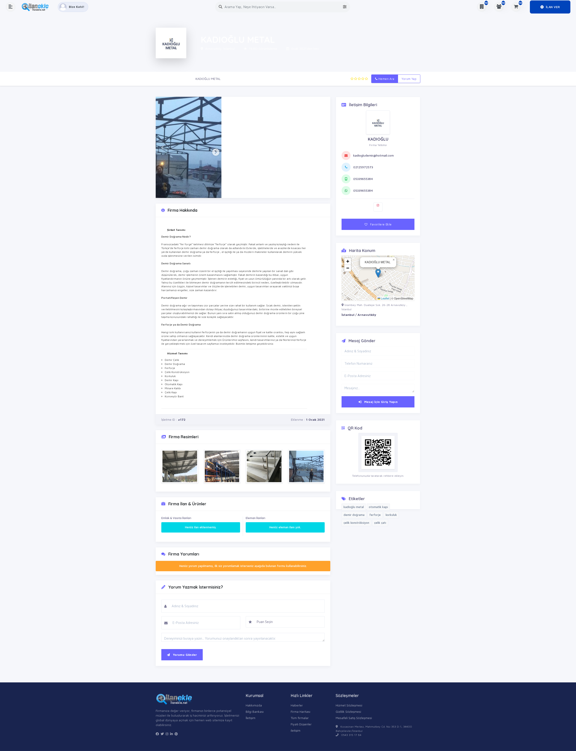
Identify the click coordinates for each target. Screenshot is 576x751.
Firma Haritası (300, 711)
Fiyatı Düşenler (301, 724)
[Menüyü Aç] (11, 7)
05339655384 (363, 179)
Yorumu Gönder (184, 655)
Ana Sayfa (163, 79)
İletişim (250, 718)
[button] (162, 147)
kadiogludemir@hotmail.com (373, 155)
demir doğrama (354, 515)
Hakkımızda (254, 705)
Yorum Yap (409, 79)
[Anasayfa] (36, 7)
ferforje (375, 515)
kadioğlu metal (354, 507)
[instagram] (167, 734)
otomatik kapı (378, 507)
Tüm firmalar (300, 718)
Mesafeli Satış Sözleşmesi (354, 718)
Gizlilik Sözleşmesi (348, 711)
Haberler (297, 705)
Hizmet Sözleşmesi (349, 705)
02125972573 (363, 167)
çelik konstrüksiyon (356, 522)
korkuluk (391, 515)
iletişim (295, 730)
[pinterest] (176, 734)
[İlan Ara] (220, 6)
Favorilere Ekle (380, 224)
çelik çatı (380, 522)
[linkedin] (171, 734)
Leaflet (384, 298)
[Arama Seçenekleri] (344, 6)
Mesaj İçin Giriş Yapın (380, 402)
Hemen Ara (386, 79)
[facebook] (157, 734)
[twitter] (162, 734)
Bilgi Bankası (255, 711)
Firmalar (183, 79)
